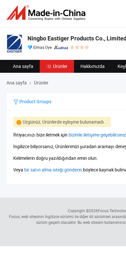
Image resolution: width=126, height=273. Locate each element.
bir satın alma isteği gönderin (53, 170)
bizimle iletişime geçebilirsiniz (97, 135)
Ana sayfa (23, 66)
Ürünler (60, 66)
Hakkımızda (92, 66)
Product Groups (34, 101)
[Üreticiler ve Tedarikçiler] (47, 12)
